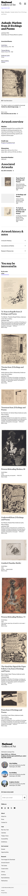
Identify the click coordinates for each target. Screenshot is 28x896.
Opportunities (5, 852)
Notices (3, 890)
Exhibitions (4, 842)
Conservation (4, 868)
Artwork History (6, 241)
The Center (4, 865)
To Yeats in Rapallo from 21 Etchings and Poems (21, 210)
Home (2, 12)
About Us (3, 816)
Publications (4, 880)
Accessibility (4, 839)
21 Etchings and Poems (21, 195)
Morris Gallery (5, 60)
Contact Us (4, 822)
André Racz (4, 45)
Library (3, 871)
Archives (3, 874)
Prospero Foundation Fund (8, 143)
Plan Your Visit (5, 830)
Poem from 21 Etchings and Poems (20, 180)
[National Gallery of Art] (14, 745)
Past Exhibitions (5, 877)
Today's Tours (4, 836)
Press (2, 819)
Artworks (7, 12)
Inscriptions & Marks (7, 246)
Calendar (3, 832)
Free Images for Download (8, 859)
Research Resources (7, 251)
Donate (3, 849)
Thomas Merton (5, 50)
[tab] (5, 272)
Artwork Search (5, 862)
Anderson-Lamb (5, 55)
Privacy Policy (4, 892)
